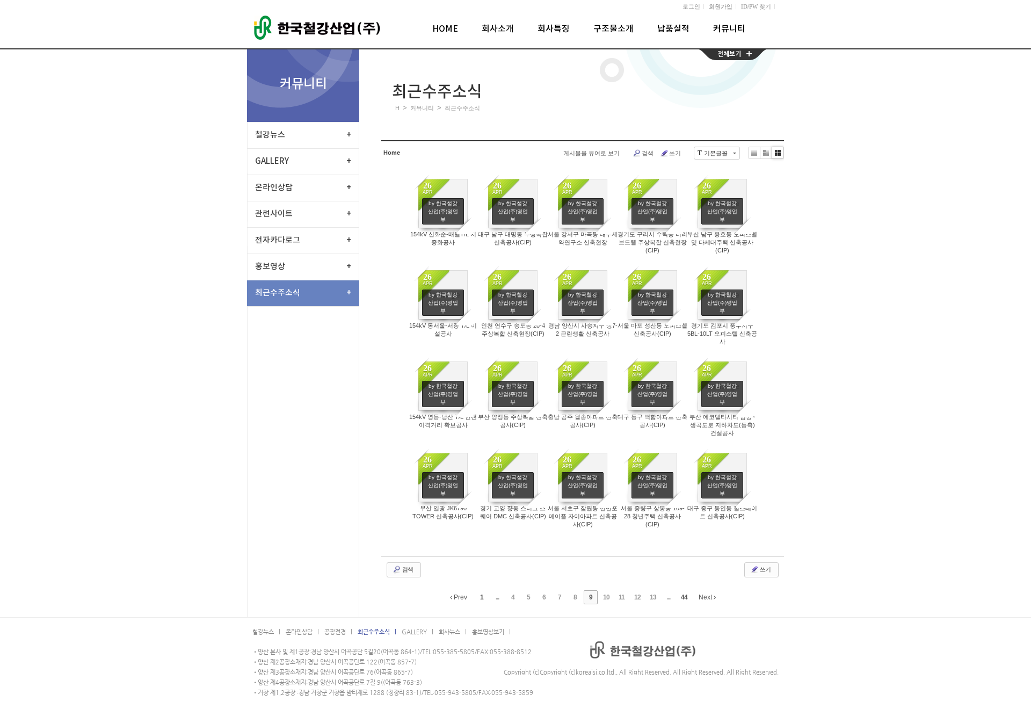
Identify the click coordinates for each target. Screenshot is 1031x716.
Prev (459, 597)
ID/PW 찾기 (756, 6)
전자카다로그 (303, 240)
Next (706, 597)
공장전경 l (338, 631)
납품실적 (673, 29)
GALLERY (303, 161)
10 (606, 597)
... (497, 597)
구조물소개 (613, 29)
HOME (445, 29)
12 (637, 597)
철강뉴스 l (266, 631)
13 (653, 597)
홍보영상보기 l (491, 631)
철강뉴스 (303, 135)
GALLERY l (417, 631)
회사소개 (498, 29)
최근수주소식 (303, 293)
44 (684, 597)
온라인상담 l (302, 631)
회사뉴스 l (453, 631)
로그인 (691, 6)
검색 (648, 153)
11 (622, 597)
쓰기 (675, 153)
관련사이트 (303, 214)
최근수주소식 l (377, 631)
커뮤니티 (729, 29)
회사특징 (554, 29)
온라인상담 (303, 187)
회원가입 (720, 6)
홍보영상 (303, 266)
